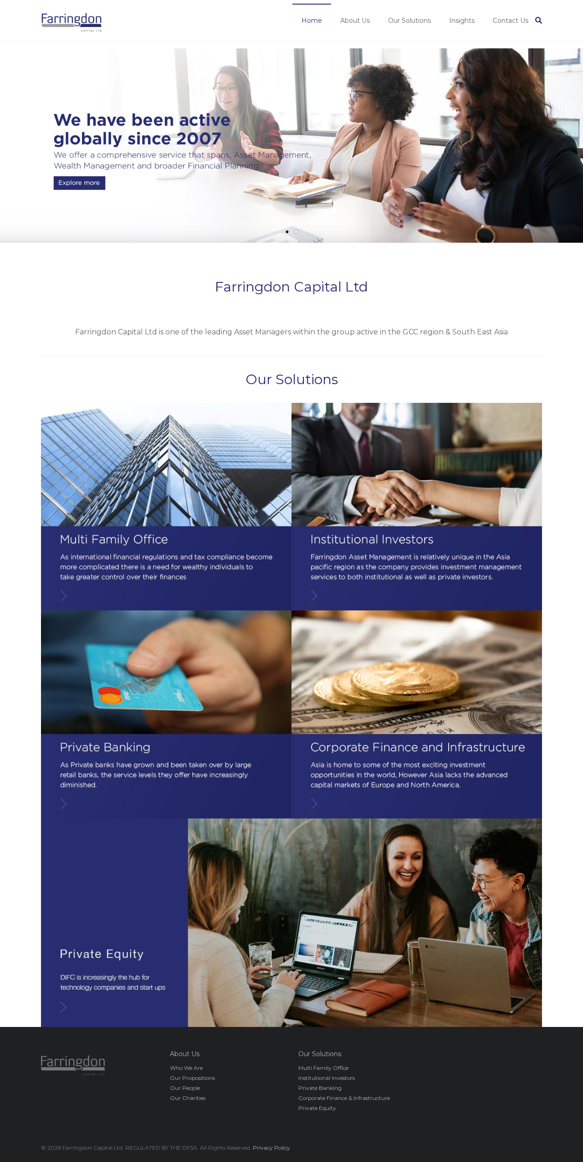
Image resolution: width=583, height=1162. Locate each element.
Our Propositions (192, 1077)
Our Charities (187, 1097)
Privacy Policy (271, 1147)
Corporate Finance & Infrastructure (344, 1097)
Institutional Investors (326, 1077)
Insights (462, 20)
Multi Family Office (323, 1067)
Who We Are (186, 1067)
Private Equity (317, 1108)
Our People (185, 1087)
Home (312, 20)
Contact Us (510, 20)
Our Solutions (409, 20)
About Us (355, 20)
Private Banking (320, 1087)
